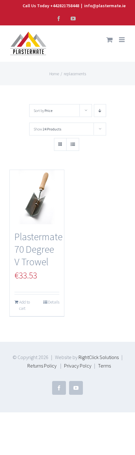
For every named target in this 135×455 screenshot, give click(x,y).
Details (53, 302)
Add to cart (24, 305)
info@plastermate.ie (105, 5)
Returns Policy (42, 365)
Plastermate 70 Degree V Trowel (38, 249)
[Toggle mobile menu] (122, 39)
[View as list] (73, 144)
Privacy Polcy (77, 365)
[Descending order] (100, 110)
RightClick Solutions (98, 357)
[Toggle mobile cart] (109, 39)
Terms (104, 365)
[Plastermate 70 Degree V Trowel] (37, 197)
